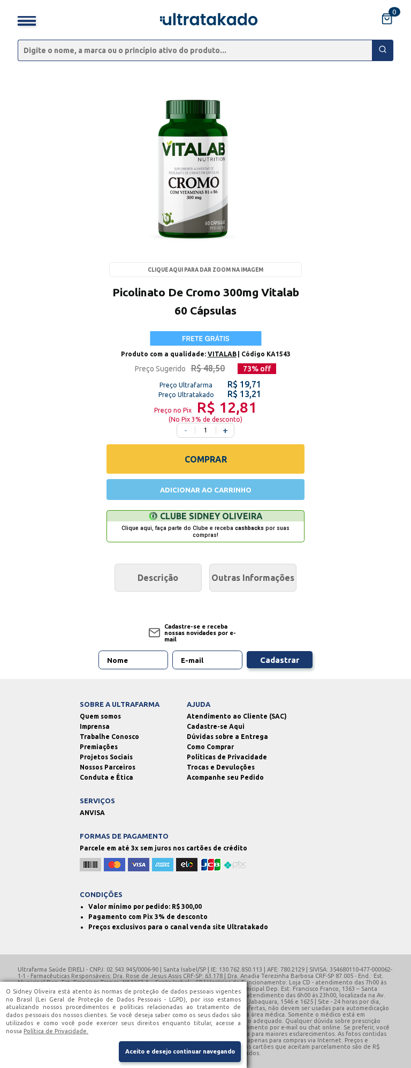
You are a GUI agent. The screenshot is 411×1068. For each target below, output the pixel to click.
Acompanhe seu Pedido (225, 777)
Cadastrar (279, 659)
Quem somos (100, 716)
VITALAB (222, 353)
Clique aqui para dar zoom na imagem (205, 270)
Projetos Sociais (106, 756)
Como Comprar (210, 746)
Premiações (99, 746)
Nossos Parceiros (107, 767)
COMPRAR (206, 459)
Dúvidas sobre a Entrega (227, 736)
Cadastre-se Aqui (216, 726)
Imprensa (95, 726)
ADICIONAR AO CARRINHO (206, 490)
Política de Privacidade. (56, 1031)
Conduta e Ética (106, 777)
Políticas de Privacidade (227, 756)
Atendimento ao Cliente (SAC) (237, 716)
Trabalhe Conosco (109, 736)
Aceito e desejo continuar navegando (180, 1051)
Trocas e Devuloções (221, 767)
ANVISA (92, 812)
